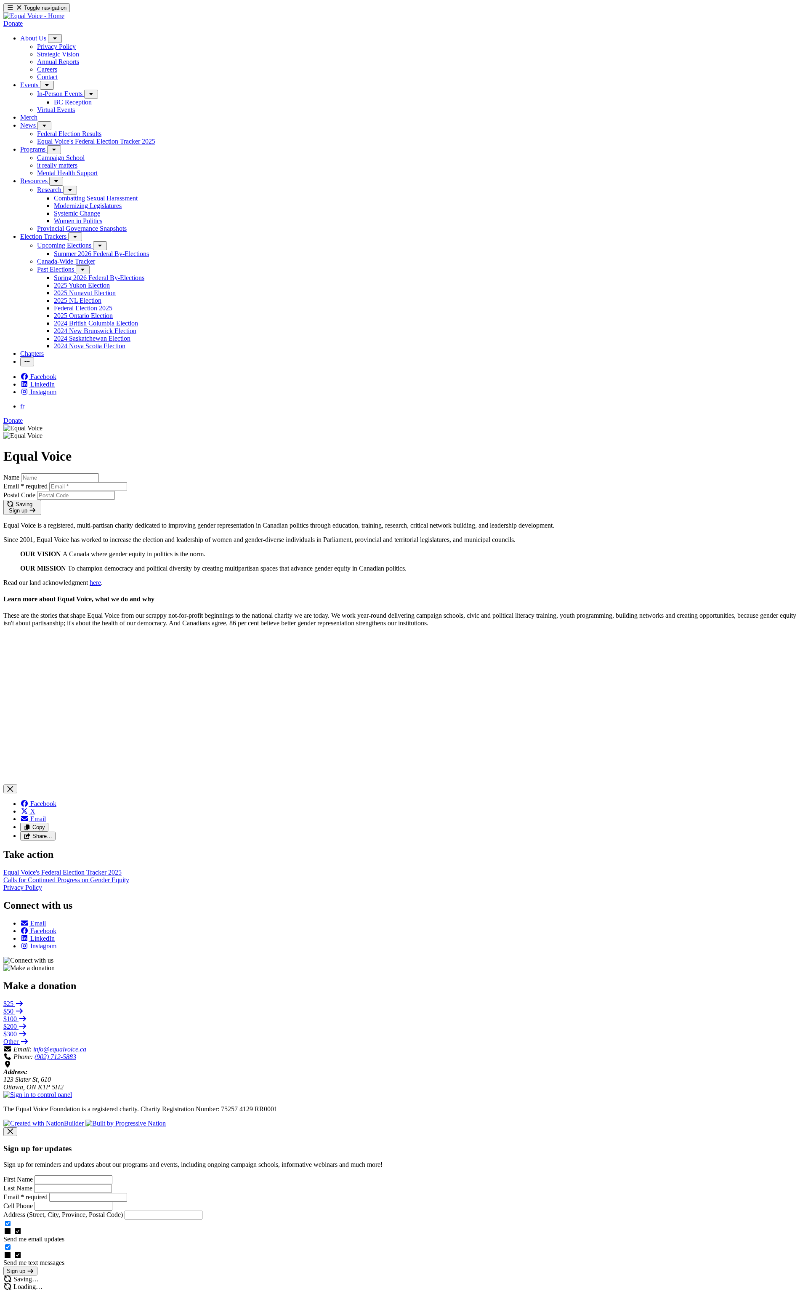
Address (63, 1214)
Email (25, 486)
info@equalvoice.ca (59, 1049)
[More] (55, 38)
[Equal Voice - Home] (33, 15)
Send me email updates (33, 1239)
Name (11, 477)
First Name (19, 1179)
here (95, 582)
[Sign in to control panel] (37, 1094)
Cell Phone (19, 1205)
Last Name (18, 1188)
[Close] (10, 788)
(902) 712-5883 (55, 1056)
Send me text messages (33, 1262)
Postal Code (19, 495)
